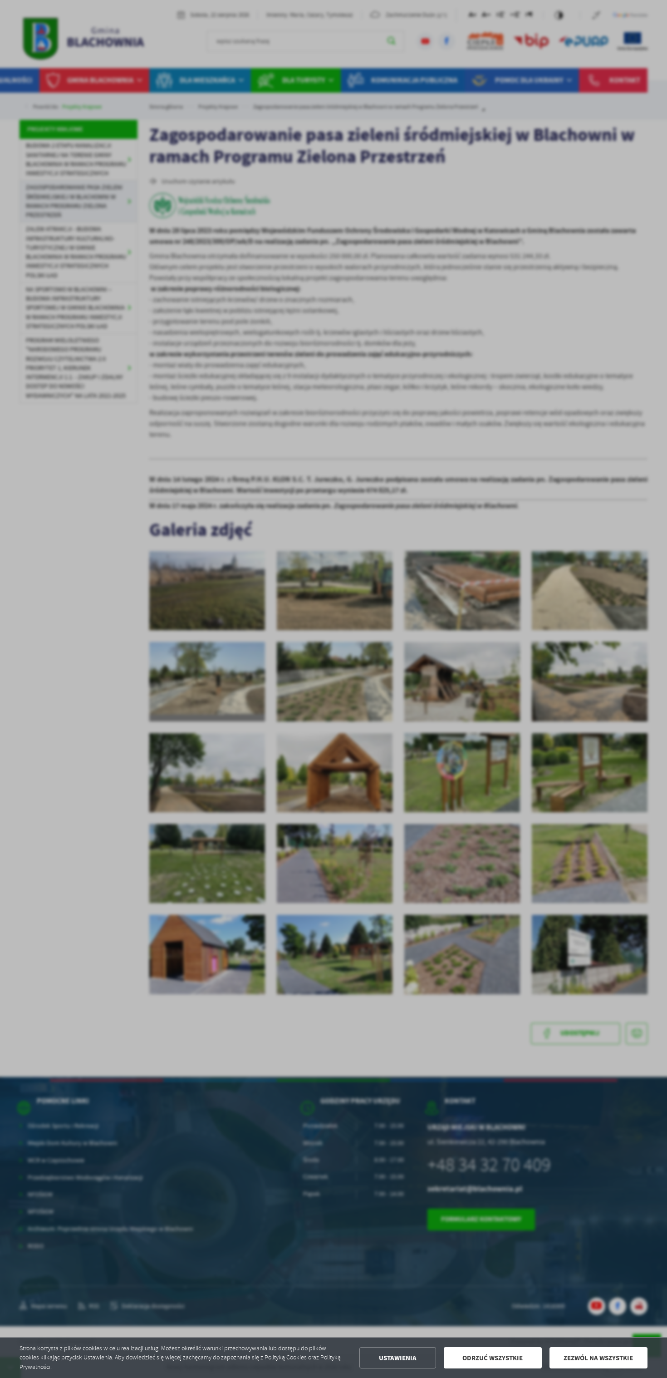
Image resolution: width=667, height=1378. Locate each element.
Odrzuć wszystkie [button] (492, 1358)
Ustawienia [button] (398, 1358)
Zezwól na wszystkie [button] (598, 1358)
